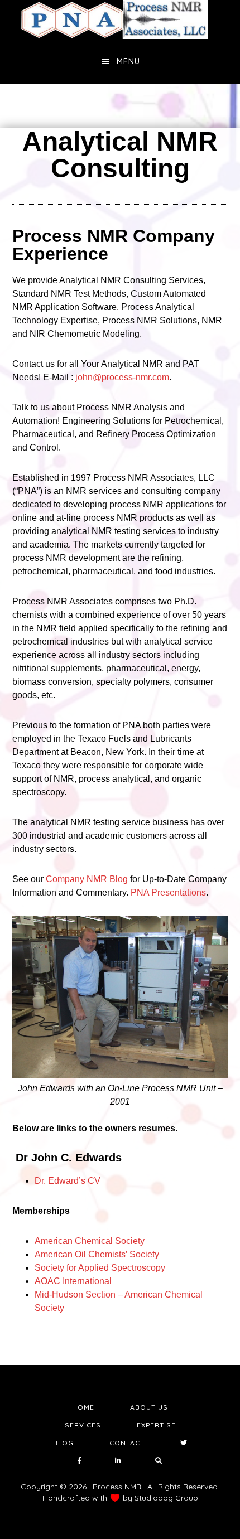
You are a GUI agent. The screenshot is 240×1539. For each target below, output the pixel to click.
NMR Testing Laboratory (120, 19)
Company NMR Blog (87, 879)
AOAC (73, 1281)
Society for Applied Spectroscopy (100, 1267)
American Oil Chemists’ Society (97, 1254)
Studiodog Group (166, 1498)
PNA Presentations (168, 892)
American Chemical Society (90, 1241)
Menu (128, 61)
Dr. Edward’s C (67, 1180)
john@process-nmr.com (122, 377)
